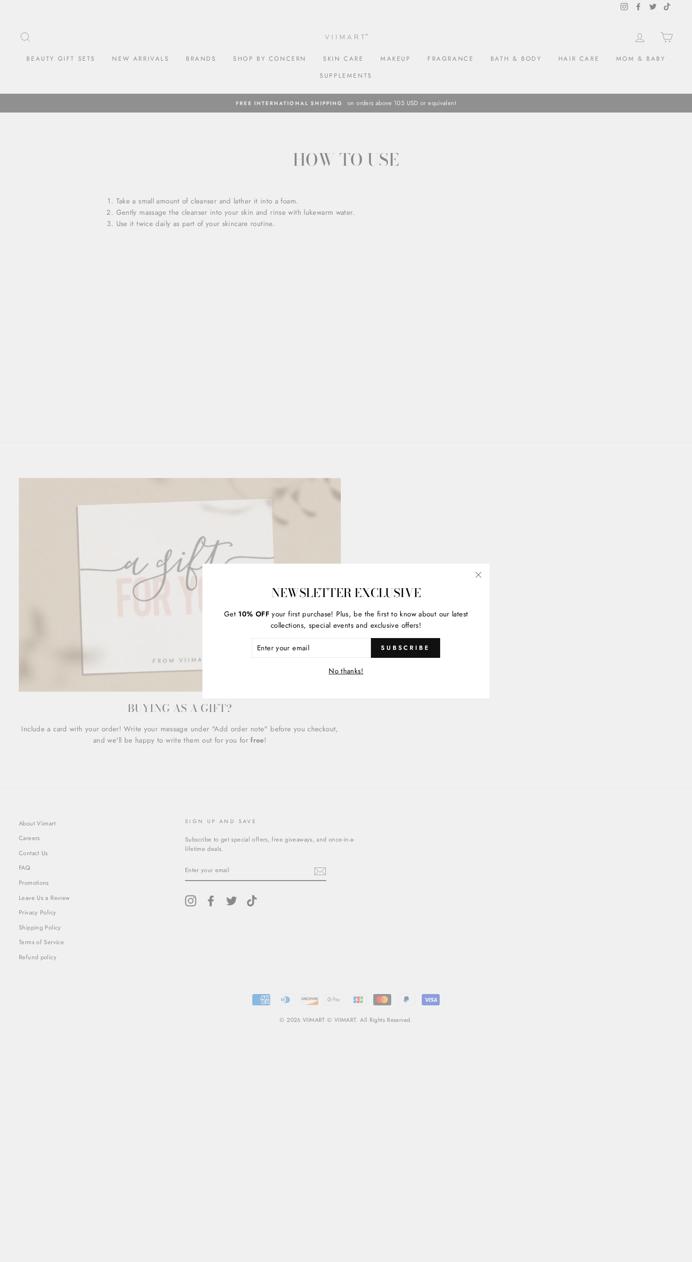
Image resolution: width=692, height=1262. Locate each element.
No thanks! (346, 671)
